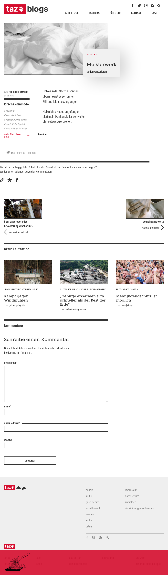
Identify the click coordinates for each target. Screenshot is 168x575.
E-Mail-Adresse (12, 423)
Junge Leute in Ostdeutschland (21, 289)
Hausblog (94, 12)
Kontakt (136, 12)
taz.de (155, 12)
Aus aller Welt (93, 508)
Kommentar (10, 362)
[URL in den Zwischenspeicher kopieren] (2, 180)
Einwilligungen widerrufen (139, 508)
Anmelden (130, 502)
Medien (90, 514)
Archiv (89, 520)
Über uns (115, 12)
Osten (89, 526)
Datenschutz (132, 496)
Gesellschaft (92, 502)
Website (8, 439)
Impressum (131, 490)
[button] (9, 180)
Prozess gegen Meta (127, 289)
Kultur (89, 496)
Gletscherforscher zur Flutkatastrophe (83, 289)
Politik (89, 490)
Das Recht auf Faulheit (23, 152)
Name (7, 406)
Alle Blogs (71, 12)
